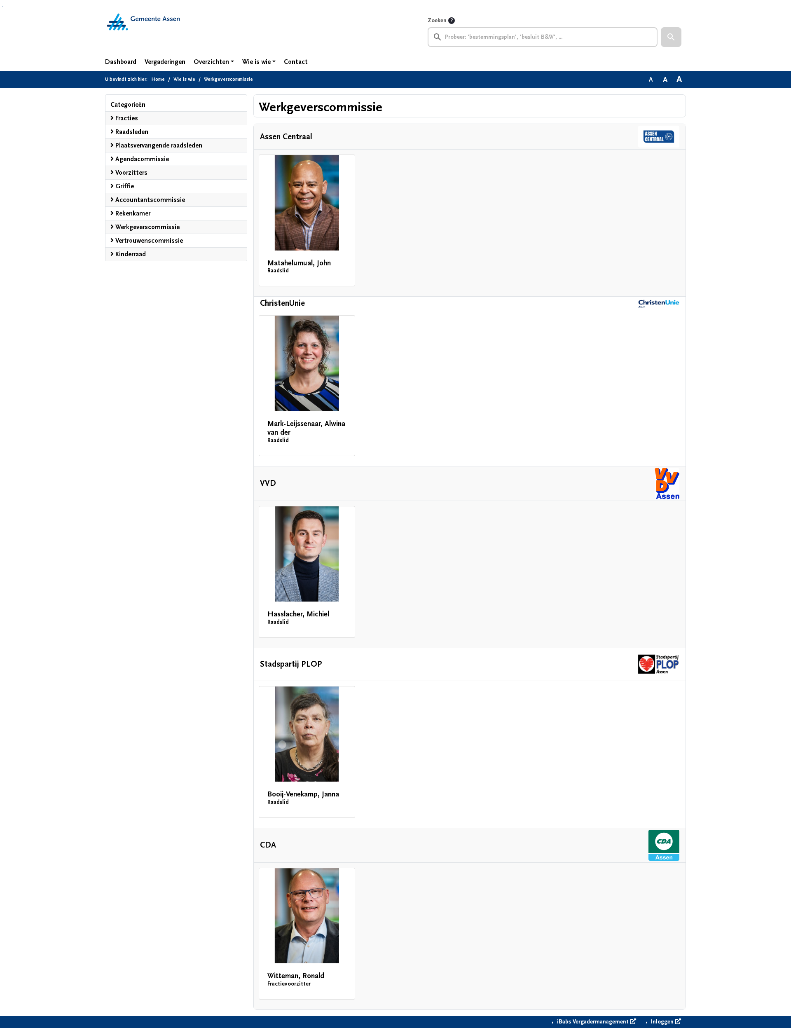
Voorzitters (130, 172)
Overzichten (211, 62)
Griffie (124, 186)
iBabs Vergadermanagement (592, 1022)
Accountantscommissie (149, 200)
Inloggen (662, 1022)
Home (158, 79)
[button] (671, 37)
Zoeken (437, 20)
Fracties (126, 118)
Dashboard (120, 62)
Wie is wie (256, 62)
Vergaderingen (165, 62)
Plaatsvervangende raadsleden (158, 145)
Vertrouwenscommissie (148, 240)
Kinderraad (130, 254)
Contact (296, 62)
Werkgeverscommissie (147, 227)
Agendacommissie (141, 159)
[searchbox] (543, 37)
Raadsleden (131, 132)
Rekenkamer (132, 213)
